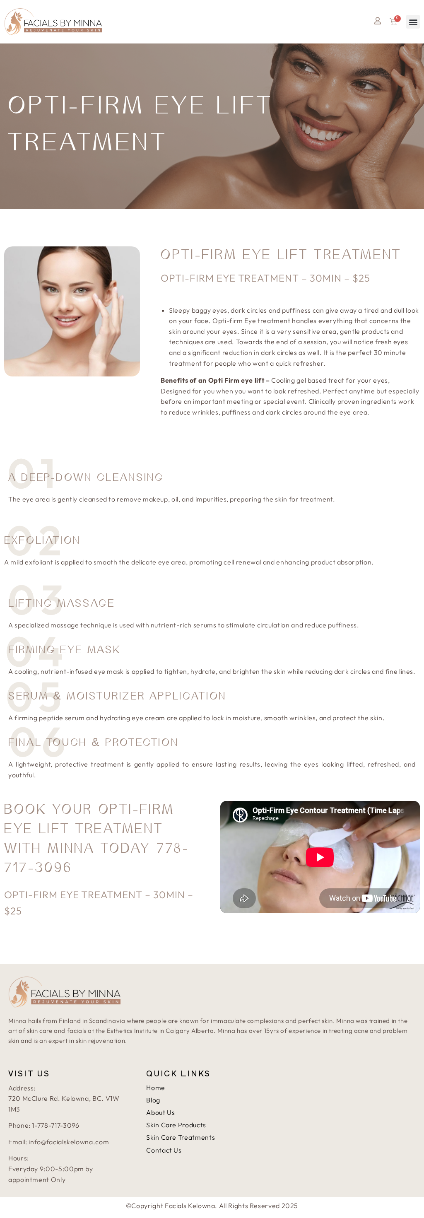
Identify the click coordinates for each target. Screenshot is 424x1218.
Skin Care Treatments (180, 1137)
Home (155, 1087)
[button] (413, 22)
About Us (160, 1112)
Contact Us (163, 1150)
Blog (153, 1100)
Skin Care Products (176, 1125)
